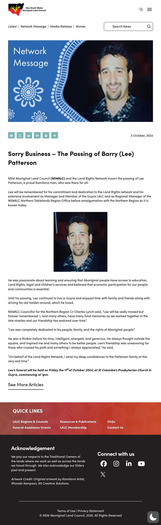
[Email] (37, 135)
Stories (80, 26)
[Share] (11, 135)
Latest (12, 26)
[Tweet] (20, 135)
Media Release (61, 26)
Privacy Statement (91, 510)
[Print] (46, 135)
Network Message (33, 26)
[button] (141, 9)
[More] (54, 135)
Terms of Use (66, 510)
